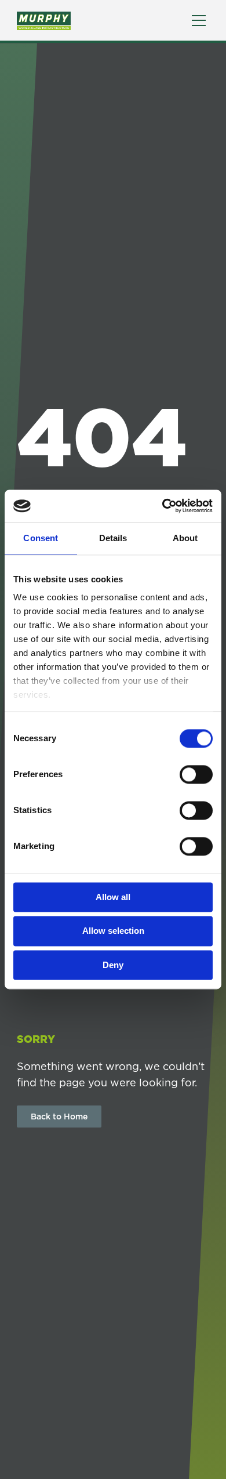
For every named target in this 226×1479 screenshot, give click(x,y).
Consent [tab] (40, 538)
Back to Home (59, 1116)
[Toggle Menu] (198, 20)
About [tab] (185, 538)
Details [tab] (113, 538)
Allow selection (113, 931)
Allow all (113, 897)
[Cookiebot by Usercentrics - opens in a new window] (162, 505)
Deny (113, 965)
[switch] (196, 774)
